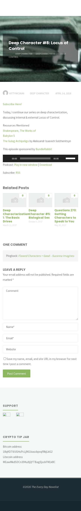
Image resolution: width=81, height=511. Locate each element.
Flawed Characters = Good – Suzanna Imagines (46, 256)
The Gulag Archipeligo (16, 141)
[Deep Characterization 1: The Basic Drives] (14, 200)
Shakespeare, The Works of (19, 130)
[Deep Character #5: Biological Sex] (40, 200)
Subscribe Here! (12, 104)
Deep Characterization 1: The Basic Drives (16, 215)
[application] (40, 158)
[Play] (8, 158)
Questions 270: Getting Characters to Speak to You (65, 215)
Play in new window (25, 165)
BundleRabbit (44, 149)
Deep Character (23, 53)
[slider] (71, 158)
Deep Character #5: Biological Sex (39, 214)
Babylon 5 (9, 136)
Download (45, 165)
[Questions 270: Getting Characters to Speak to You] (66, 200)
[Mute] (63, 158)
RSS (18, 172)
